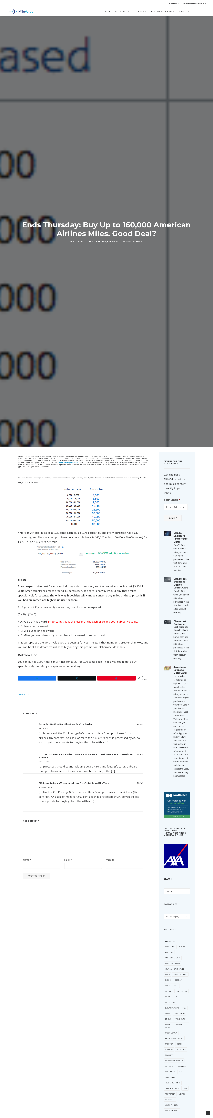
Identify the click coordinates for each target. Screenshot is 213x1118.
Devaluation (179, 1013)
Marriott (169, 1055)
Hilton (180, 1044)
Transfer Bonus (172, 1088)
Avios (167, 974)
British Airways (171, 986)
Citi (175, 997)
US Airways (169, 1099)
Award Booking (180, 974)
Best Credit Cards (161, 12)
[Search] (204, 13)
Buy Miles (112, 242)
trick (185, 1088)
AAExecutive (170, 947)
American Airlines (172, 958)
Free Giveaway (171, 1033)
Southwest (170, 1072)
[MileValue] (20, 12)
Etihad (168, 1019)
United (182, 1094)
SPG (180, 1072)
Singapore (182, 1066)
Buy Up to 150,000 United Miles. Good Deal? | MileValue (65, 724)
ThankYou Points (172, 1083)
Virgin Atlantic (172, 1110)
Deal (184, 1008)
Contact (173, 4)
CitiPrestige (170, 1002)
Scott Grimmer (134, 242)
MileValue (169, 1066)
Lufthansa (181, 1049)
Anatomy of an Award (174, 969)
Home (107, 12)
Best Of (178, 980)
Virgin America (171, 1105)
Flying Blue (180, 1019)
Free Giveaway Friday (174, 1038)
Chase (167, 997)
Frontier (169, 1044)
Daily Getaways (172, 1008)
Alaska (182, 947)
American (169, 952)
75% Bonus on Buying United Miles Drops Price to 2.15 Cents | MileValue (74, 783)
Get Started (122, 12)
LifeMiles (169, 1049)
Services (139, 12)
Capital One (182, 991)
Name (27, 859)
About (183, 12)
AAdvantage (99, 242)
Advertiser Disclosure (193, 4)
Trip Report (170, 1094)
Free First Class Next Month (174, 1025)
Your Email (172, 500)
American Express (172, 963)
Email (68, 859)
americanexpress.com (68, 462)
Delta (167, 1013)
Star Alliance (171, 1077)
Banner (168, 980)
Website (110, 859)
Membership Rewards (174, 1060)
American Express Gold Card (180, 670)
